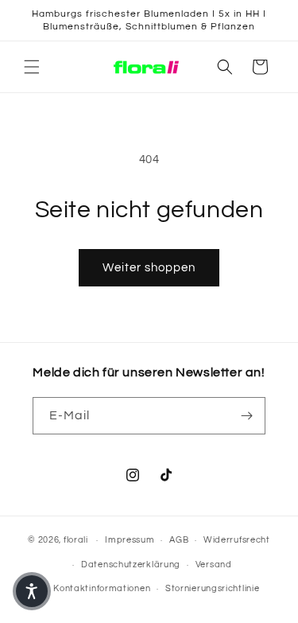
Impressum (129, 539)
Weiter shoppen (149, 268)
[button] (31, 66)
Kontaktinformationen (101, 588)
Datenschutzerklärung (130, 564)
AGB (178, 539)
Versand (213, 564)
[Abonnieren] (247, 415)
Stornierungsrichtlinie (212, 588)
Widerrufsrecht (236, 539)
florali (76, 539)
